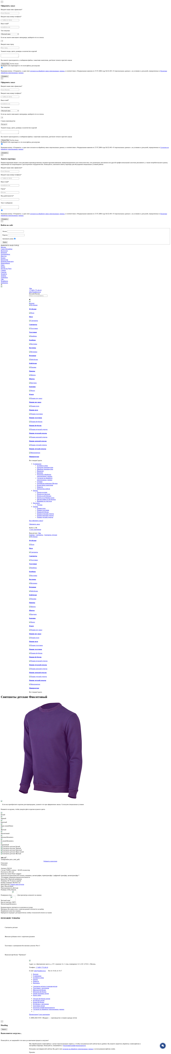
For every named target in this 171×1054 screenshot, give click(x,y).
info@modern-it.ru (35, 292)
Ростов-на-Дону (6, 268)
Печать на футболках (44, 496)
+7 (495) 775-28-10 (35, 290)
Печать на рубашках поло (45, 498)
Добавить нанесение (50, 861)
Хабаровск (4, 283)
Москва (3, 247)
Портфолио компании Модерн (47, 483)
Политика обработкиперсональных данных (44, 475)
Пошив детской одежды (45, 517)
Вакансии (40, 471)
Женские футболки (39, 990)
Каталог (32, 303)
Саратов (3, 272)
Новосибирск (5, 263)
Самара (3, 270)
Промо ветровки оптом (41, 993)
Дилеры (39, 505)
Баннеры (40, 473)
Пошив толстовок (43, 510)
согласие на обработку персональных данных (78, 1049)
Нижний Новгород (7, 261)
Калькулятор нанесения (45, 485)
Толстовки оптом (39, 1006)
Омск (2, 265)
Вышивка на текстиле (44, 501)
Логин (4, 231)
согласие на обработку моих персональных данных (47, 71)
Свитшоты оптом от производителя (45, 986)
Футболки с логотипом (41, 1004)
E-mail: (31, 971)
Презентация (33, 1014)
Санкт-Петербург (6, 249)
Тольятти (4, 274)
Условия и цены (42, 465)
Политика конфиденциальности (44, 1007)
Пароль (4, 235)
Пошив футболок (43, 512)
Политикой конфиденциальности (74, 1045)
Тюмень (3, 276)
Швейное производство (45, 469)
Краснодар (4, 259)
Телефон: (32, 967)
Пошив (35, 506)
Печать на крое (42, 492)
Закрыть (4, 1029)
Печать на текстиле (43, 494)
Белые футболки (38, 1002)
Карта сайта (37, 995)
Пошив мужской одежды (45, 514)
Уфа (2, 279)
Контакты (36, 503)
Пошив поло (41, 508)
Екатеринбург (5, 254)
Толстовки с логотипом (41, 988)
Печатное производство (45, 467)
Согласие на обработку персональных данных (48, 1009)
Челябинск (4, 281)
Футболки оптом (38, 1000)
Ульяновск (4, 277)
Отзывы (39, 481)
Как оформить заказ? (36, 520)
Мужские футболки (39, 992)
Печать (35, 490)
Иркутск (4, 256)
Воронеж (4, 252)
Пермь (3, 267)
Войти (5, 242)
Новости (40, 487)
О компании (37, 464)
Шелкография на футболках (46, 499)
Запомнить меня (7, 239)
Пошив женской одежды (45, 515)
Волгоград (4, 251)
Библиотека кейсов (43, 489)
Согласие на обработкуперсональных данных (45, 479)
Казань (3, 258)
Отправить (5, 76)
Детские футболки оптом (41, 998)
